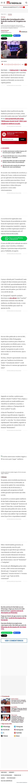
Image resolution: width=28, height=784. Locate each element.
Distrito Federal (14, 698)
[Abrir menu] (1, 2)
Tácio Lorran (14, 715)
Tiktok (5, 736)
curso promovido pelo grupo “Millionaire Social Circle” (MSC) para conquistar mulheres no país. (14, 121)
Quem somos (4, 772)
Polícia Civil (14, 70)
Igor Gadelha (14, 707)
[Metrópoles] (14, 2)
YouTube (19, 733)
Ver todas (7, 142)
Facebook (6, 729)
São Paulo (10, 14)
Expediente (11, 772)
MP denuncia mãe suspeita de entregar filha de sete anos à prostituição (14, 166)
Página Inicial (3, 14)
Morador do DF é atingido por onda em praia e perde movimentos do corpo (18, 702)
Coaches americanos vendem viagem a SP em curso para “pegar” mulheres (15, 151)
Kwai (18, 736)
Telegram (19, 726)
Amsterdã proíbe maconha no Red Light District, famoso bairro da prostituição (14, 161)
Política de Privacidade (6, 775)
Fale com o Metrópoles (6, 780)
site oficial (12, 298)
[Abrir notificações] (4, 2)
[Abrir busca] (26, 2)
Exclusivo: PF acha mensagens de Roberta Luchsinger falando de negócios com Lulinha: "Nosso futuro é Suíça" (17, 719)
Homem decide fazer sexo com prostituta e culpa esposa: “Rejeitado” (14, 156)
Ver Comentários (14, 641)
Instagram (19, 729)
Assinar (22, 139)
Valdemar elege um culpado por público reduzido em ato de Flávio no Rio (19, 710)
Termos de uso (17, 775)
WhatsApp (6, 726)
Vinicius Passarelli (5, 30)
